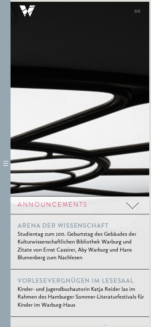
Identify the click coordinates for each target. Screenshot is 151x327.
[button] (5, 163)
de (137, 12)
